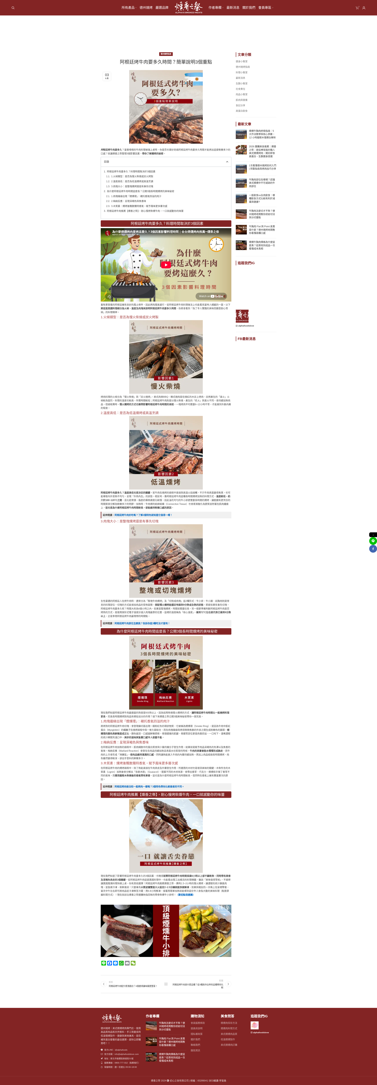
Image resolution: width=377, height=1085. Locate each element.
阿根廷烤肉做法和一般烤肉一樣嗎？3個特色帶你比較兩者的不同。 (149, 786)
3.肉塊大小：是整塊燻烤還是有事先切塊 (132, 186)
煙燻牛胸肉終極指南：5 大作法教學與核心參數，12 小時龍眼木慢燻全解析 (262, 134)
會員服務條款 (198, 1023)
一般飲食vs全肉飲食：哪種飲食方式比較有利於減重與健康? (262, 198)
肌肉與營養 (242, 100)
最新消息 (240, 78)
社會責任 (240, 89)
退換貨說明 (196, 1028)
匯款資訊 (195, 1050)
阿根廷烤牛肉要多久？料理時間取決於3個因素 (131, 171)
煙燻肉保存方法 (229, 1023)
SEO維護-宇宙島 (217, 1080)
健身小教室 (242, 61)
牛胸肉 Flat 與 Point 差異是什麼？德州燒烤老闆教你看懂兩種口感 (262, 229)
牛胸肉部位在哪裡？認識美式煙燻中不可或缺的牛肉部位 (262, 183)
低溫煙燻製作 (228, 1039)
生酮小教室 (242, 83)
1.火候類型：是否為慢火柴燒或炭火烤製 (132, 176)
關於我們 (195, 1039)
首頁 (179, 35)
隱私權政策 (196, 1034)
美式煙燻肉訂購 (229, 1045)
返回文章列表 (166, 984)
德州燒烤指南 (193, 35)
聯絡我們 (195, 1045)
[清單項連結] (121, 1049)
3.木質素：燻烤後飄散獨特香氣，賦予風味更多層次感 (139, 206)
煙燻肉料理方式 (229, 1028)
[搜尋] (13, 8)
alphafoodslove (246, 326)
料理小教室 (242, 72)
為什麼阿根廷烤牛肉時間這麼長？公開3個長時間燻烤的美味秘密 (140, 191)
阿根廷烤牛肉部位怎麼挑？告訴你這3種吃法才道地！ (142, 623)
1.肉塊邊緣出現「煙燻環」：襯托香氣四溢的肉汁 (136, 196)
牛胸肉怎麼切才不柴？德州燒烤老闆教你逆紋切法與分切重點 (262, 214)
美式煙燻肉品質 (229, 1034)
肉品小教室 (242, 94)
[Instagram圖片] (242, 274)
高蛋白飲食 (242, 111)
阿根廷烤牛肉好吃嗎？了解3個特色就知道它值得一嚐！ (143, 515)
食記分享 (240, 105)
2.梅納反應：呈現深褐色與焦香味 (128, 201)
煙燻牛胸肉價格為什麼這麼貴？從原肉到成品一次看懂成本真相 (262, 245)
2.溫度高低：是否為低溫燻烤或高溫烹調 (132, 181)
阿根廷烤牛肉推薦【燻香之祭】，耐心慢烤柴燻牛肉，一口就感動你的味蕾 (145, 211)
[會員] (364, 8)
